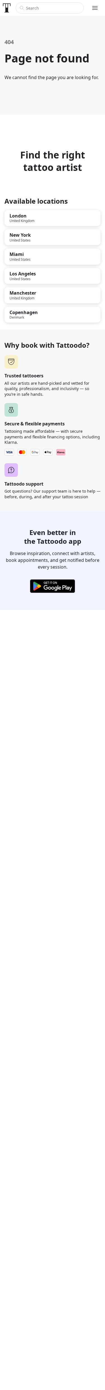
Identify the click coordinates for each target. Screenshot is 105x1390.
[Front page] (6, 8)
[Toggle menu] (95, 8)
